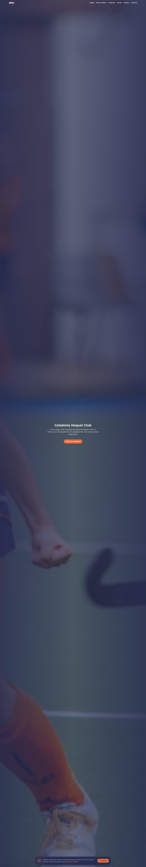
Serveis (119, 2)
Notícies (126, 2)
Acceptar (103, 861)
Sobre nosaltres (101, 2)
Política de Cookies (71, 862)
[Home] (11, 2)
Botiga (92, 2)
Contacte (134, 2)
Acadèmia (111, 2)
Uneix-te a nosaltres (73, 441)
